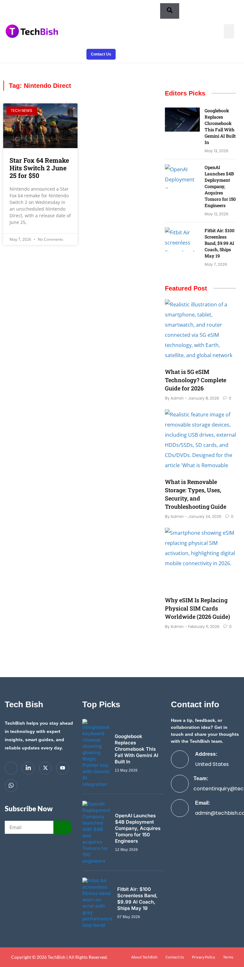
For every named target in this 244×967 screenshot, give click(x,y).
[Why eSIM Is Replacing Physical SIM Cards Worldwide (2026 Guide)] (200, 559)
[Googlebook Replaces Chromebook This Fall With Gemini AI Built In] (182, 120)
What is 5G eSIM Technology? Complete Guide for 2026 (195, 380)
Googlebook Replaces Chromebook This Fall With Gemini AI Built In (220, 126)
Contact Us (175, 957)
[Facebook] (11, 768)
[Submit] (62, 827)
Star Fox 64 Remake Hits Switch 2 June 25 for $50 (39, 168)
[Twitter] (45, 768)
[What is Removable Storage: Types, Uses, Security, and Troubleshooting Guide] (200, 441)
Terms (228, 957)
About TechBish (144, 957)
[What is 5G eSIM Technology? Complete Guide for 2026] (200, 331)
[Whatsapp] (11, 785)
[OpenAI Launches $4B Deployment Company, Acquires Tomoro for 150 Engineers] (182, 176)
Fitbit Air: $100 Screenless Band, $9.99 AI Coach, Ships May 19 (219, 243)
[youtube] (62, 768)
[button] (229, 31)
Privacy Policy (203, 957)
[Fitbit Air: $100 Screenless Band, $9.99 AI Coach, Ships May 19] (182, 239)
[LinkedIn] (28, 768)
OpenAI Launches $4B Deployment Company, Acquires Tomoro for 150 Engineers (220, 186)
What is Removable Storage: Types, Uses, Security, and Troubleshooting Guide (195, 494)
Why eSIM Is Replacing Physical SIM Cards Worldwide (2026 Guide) (197, 608)
